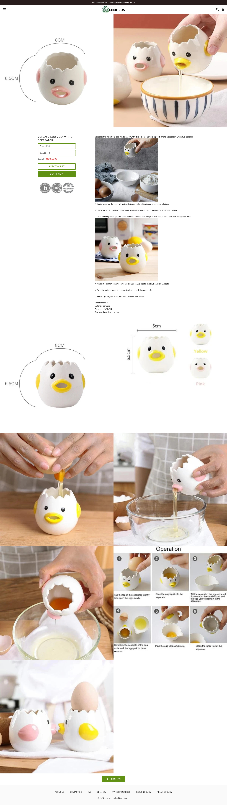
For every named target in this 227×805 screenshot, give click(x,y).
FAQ (89, 792)
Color (42, 146)
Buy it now (57, 174)
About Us (59, 792)
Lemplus (109, 798)
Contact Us (76, 792)
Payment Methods (121, 792)
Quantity (43, 153)
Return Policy (143, 792)
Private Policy (164, 792)
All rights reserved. (121, 798)
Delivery (101, 792)
